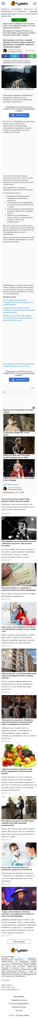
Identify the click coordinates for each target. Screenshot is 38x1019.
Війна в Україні (12, 484)
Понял (19, 20)
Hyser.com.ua (21, 958)
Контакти (19, 1010)
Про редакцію (19, 996)
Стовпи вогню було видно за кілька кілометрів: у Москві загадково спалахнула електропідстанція (19, 310)
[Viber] (23, 56)
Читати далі (19, 942)
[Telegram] (14, 56)
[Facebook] (6, 56)
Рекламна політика (19, 1007)
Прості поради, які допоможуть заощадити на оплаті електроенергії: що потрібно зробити (18, 302)
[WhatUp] (32, 56)
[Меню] (3, 3)
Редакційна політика (19, 1000)
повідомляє (9, 121)
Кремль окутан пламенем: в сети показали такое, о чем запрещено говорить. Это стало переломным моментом (19, 26)
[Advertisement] (19, 153)
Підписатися (21, 115)
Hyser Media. (24, 1015)
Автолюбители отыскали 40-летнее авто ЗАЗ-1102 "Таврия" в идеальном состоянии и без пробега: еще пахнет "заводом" (19, 33)
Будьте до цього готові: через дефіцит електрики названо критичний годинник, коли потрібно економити (18, 318)
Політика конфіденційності (19, 1003)
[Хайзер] (19, 3)
